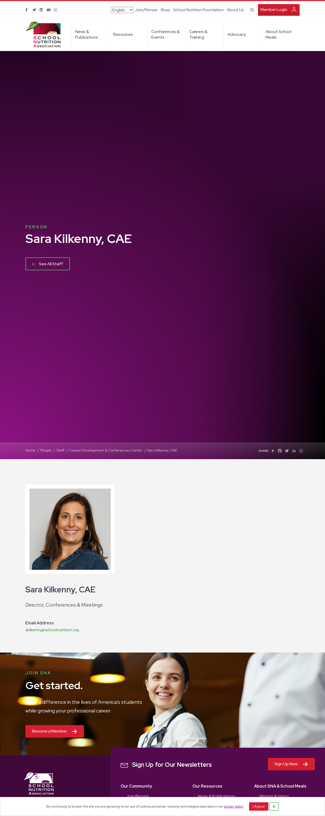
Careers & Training (198, 34)
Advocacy (237, 34)
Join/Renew (146, 9)
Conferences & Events (165, 34)
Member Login (274, 9)
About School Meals (278, 34)
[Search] (251, 9)
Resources (123, 34)
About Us (235, 9)
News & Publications (86, 34)
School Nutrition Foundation (198, 9)
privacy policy (233, 806)
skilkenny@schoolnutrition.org (52, 629)
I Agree (259, 806)
